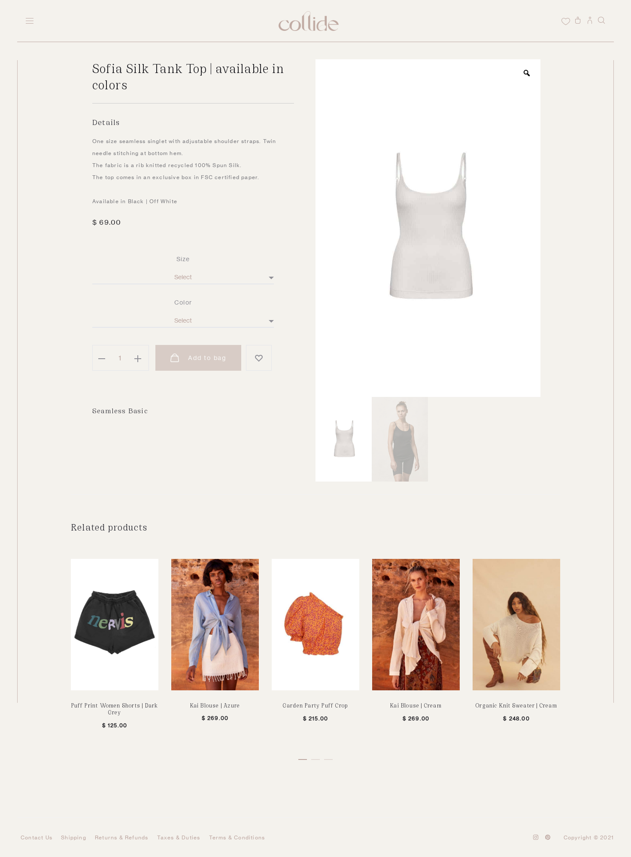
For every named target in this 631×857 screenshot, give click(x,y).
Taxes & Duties (178, 837)
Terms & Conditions (237, 837)
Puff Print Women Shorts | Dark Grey (114, 708)
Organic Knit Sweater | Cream (516, 705)
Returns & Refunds (121, 837)
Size (183, 259)
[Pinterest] (548, 837)
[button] (302, 757)
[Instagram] (536, 837)
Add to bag (205, 357)
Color (183, 302)
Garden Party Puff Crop (315, 705)
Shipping (73, 837)
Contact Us (36, 837)
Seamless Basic (120, 410)
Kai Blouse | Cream (416, 705)
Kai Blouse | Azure (215, 705)
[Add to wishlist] (259, 358)
